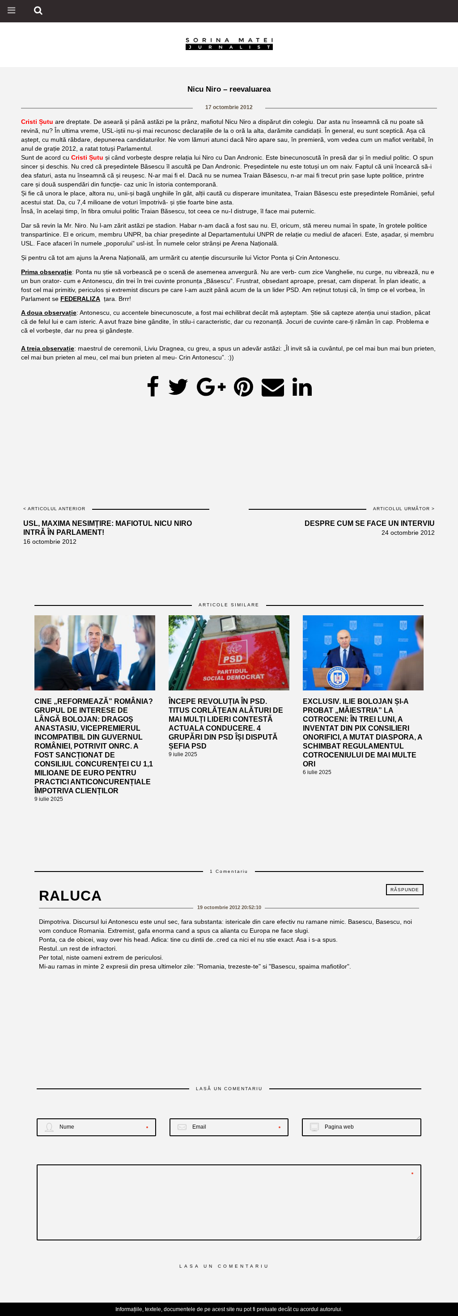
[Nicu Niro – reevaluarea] (178, 384)
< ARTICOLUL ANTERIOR (54, 508)
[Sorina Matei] (229, 43)
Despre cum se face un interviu (370, 523)
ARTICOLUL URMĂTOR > (404, 508)
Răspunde (404, 889)
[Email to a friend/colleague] (273, 384)
